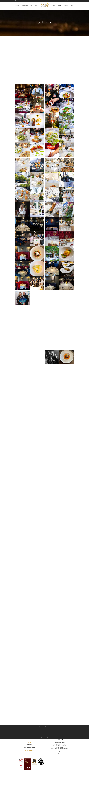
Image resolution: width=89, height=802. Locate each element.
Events (36, 5)
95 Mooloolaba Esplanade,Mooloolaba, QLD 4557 (29, 752)
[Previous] (14, 735)
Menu (31, 5)
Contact (72, 5)
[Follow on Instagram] (60, 756)
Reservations (17, 5)
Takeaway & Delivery (25, 5)
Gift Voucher (66, 5)
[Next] (75, 735)
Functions (53, 5)
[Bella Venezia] (44, 6)
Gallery (59, 5)
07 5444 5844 (29, 745)
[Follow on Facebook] (58, 756)
